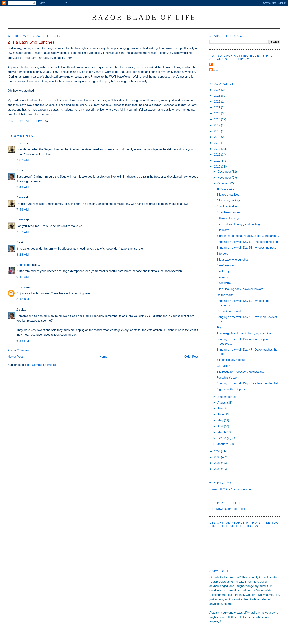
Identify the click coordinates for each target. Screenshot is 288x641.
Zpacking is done (227, 206)
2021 (217, 107)
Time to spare (225, 188)
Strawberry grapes (228, 212)
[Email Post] (46, 120)
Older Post (191, 356)
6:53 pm (22, 340)
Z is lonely (223, 271)
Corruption (223, 365)
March (221, 432)
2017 (217, 125)
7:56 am (22, 209)
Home (103, 356)
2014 (217, 142)
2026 (217, 89)
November (224, 177)
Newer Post (15, 356)
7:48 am (22, 187)
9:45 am (22, 277)
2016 (217, 131)
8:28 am (22, 254)
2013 (217, 148)
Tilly (219, 327)
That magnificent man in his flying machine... (245, 333)
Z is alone (223, 277)
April (220, 426)
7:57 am (22, 232)
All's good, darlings (229, 200)
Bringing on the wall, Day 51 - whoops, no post (246, 247)
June (221, 414)
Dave (19, 143)
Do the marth (225, 295)
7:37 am (22, 160)
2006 (217, 469)
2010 (217, 166)
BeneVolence (225, 265)
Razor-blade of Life (144, 17)
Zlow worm (224, 283)
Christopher (23, 264)
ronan (214, 70)
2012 (217, 154)
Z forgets (222, 253)
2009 (217, 451)
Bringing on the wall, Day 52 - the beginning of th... (248, 241)
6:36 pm (22, 299)
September (224, 396)
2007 (217, 463)
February (223, 438)
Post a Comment (18, 350)
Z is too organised (228, 194)
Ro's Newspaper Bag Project (227, 508)
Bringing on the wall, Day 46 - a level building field (248, 383)
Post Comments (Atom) (40, 364)
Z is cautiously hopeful (231, 359)
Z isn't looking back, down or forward (240, 289)
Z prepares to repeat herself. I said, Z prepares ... (248, 235)
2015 (217, 137)
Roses (20, 287)
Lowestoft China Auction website (230, 489)
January (223, 443)
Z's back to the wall (229, 311)
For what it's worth (228, 377)
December (224, 171)
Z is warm (223, 230)
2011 (217, 160)
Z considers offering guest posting (238, 224)
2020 (217, 113)
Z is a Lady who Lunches (233, 259)
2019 (217, 119)
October (223, 183)
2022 (217, 101)
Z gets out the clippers (231, 389)
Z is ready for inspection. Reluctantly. (240, 371)
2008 (217, 457)
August (222, 402)
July (220, 408)
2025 (217, 95)
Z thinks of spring (228, 218)
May (220, 420)
